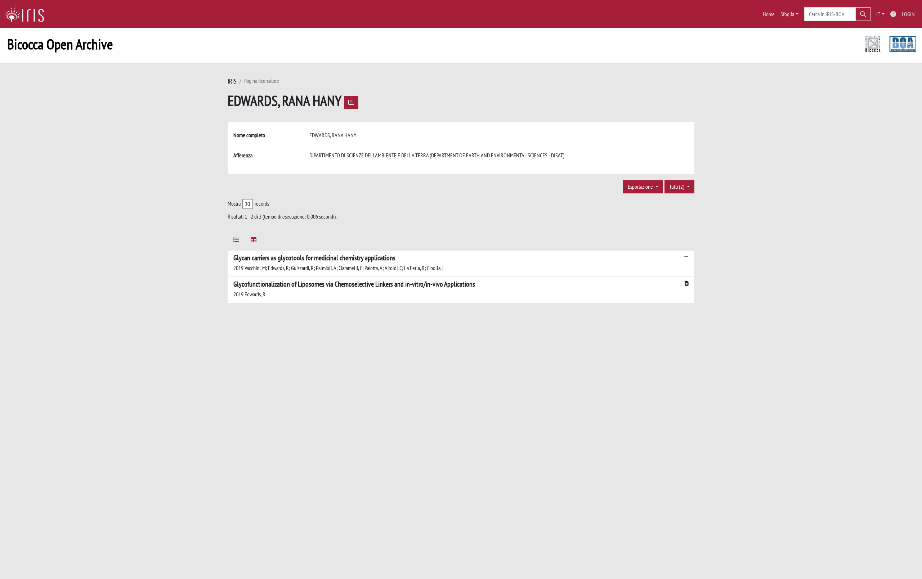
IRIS (232, 81)
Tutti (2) (677, 186)
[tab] (236, 241)
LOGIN (908, 14)
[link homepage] (27, 14)
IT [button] (878, 14)
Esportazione (641, 186)
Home (769, 14)
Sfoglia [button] (787, 14)
